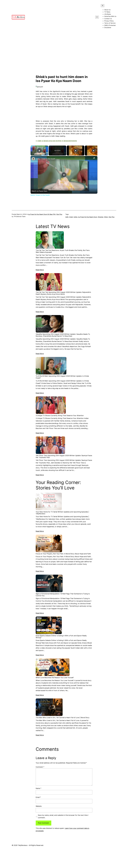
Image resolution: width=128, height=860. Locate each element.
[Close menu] (102, 5)
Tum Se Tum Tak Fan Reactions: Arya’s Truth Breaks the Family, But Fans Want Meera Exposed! (63, 251)
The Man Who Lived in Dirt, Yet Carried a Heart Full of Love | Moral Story (62, 717)
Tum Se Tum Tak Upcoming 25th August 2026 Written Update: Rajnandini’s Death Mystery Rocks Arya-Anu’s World (63, 293)
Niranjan (100, 217)
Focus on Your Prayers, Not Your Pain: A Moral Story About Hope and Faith (63, 554)
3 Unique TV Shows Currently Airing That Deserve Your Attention (60, 415)
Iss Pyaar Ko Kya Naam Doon (87, 217)
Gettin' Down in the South (45, 159)
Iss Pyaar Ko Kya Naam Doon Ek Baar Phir (42, 214)
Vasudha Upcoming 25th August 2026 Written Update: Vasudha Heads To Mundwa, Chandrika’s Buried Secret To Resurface (63, 335)
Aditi (66, 217)
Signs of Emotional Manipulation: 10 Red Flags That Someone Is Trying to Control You (63, 595)
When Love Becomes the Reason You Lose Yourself (55, 677)
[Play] (75, 150)
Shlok (106, 217)
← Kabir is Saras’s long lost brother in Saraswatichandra (56, 141)
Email (38, 797)
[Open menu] (97, 17)
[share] (94, 158)
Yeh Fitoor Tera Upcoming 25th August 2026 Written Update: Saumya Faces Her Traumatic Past (64, 456)
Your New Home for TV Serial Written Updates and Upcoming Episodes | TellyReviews (62, 513)
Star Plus (59, 214)
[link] (33, 158)
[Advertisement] (64, 56)
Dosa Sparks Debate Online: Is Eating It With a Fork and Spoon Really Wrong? (61, 636)
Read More (40, 270)
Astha (75, 217)
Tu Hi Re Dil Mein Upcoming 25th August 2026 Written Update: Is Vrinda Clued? (62, 377)
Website (39, 806)
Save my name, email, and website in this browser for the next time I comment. (63, 816)
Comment (40, 767)
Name (38, 788)
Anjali (71, 217)
